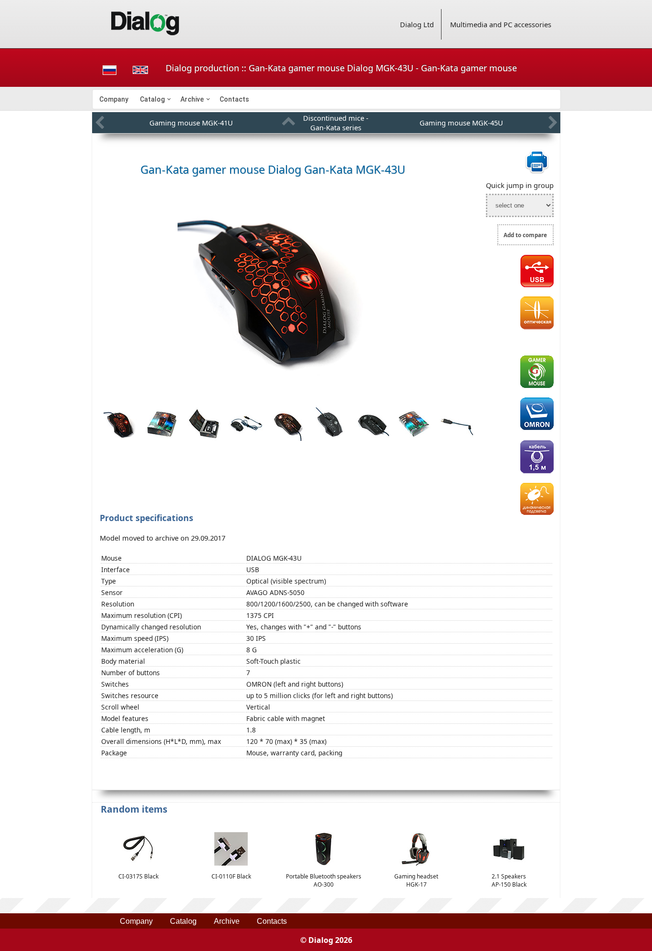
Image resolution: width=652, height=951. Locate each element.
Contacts (234, 99)
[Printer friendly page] (537, 172)
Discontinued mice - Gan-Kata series (335, 122)
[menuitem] (114, 99)
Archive (192, 99)
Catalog (152, 99)
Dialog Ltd (417, 24)
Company (113, 99)
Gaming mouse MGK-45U (461, 122)
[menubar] (326, 99)
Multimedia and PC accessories (500, 24)
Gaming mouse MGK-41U (191, 122)
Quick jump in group (520, 185)
